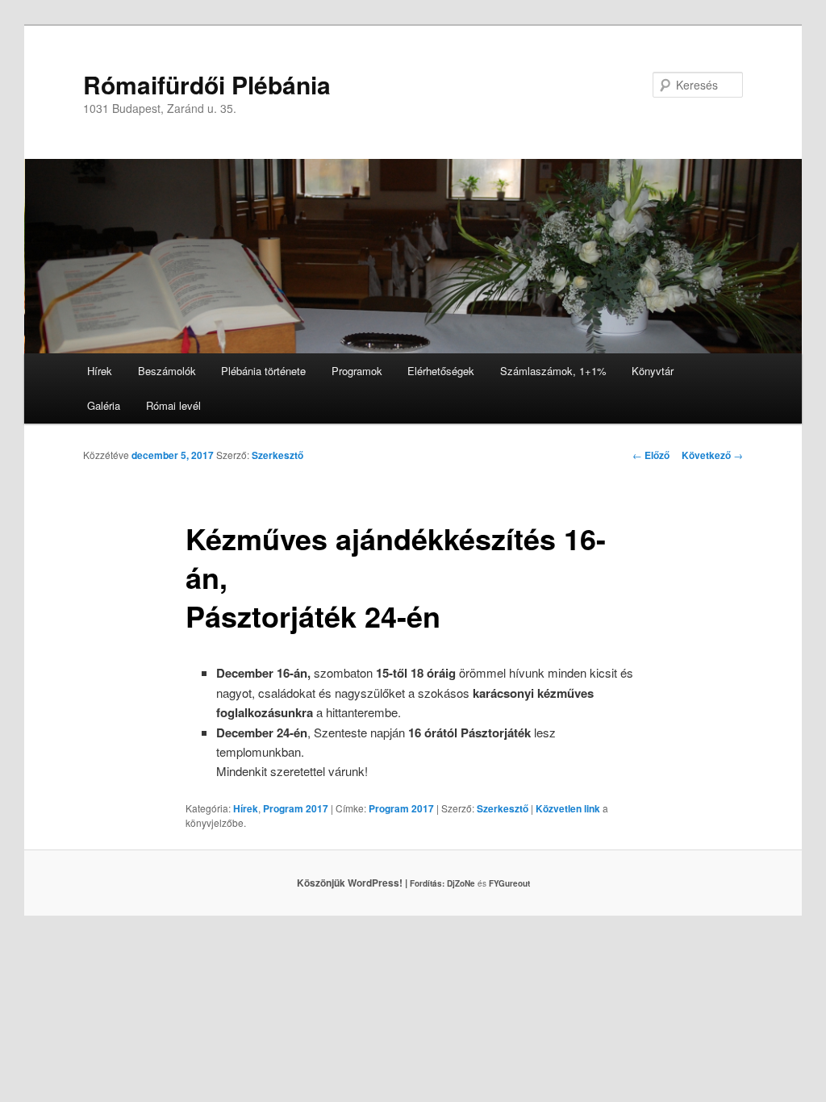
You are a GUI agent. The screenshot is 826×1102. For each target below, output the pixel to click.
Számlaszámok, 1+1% (553, 370)
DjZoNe (461, 883)
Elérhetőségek (440, 370)
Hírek (99, 370)
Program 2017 (295, 808)
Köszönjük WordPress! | (372, 882)
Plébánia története (263, 370)
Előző (651, 455)
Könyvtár (653, 370)
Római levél (173, 405)
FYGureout (509, 883)
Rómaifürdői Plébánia (207, 84)
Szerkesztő (277, 455)
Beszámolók (167, 370)
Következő (712, 455)
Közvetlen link (569, 808)
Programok (357, 370)
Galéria (103, 405)
